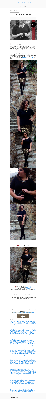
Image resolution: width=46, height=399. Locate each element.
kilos (29, 380)
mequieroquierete (12, 334)
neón (26, 384)
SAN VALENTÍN (12, 329)
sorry (29, 388)
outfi (22, 385)
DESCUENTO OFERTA (30, 352)
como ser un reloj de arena (27, 333)
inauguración (12, 380)
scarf (16, 388)
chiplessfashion (20, 374)
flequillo (13, 378)
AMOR (16, 338)
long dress (28, 381)
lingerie (34, 359)
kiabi (26, 359)
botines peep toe (17, 347)
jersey (28, 339)
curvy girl (33, 343)
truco (30, 364)
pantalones (34, 362)
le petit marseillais (12, 381)
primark (26, 321)
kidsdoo (28, 359)
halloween (11, 359)
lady (30, 359)
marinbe (18, 382)
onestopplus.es (25, 340)
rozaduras (23, 337)
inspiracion (27, 335)
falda (35, 323)
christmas (23, 374)
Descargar (24, 6)
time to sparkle (21, 389)
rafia (18, 387)
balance (33, 354)
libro (32, 359)
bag (21, 371)
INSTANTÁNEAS (19, 338)
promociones (22, 350)
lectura (16, 381)
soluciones (26, 388)
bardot (23, 371)
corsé (21, 375)
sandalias (18, 324)
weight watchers (19, 391)
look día (15, 321)
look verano (17, 323)
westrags (32, 351)
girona (35, 378)
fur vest (29, 358)
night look (31, 332)
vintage (30, 351)
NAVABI (26, 367)
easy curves (16, 322)
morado (15, 384)
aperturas (28, 354)
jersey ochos (19, 380)
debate (24, 335)
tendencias (14, 389)
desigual (11, 344)
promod (20, 363)
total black (29, 337)
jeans (19, 321)
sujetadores (33, 345)
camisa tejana (12, 373)
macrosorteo (17, 360)
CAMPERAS (24, 365)
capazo (18, 373)
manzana (15, 382)
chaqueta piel (22, 347)
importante (32, 379)
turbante (34, 389)
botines (17, 335)
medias (16, 340)
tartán (23, 351)
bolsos (17, 325)
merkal (11, 383)
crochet (23, 375)
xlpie (35, 364)
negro (21, 340)
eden (13, 344)
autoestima (11, 325)
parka (34, 329)
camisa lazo (34, 372)
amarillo (14, 370)
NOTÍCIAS (32, 367)
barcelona (30, 338)
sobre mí (20, 388)
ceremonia (31, 373)
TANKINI (13, 369)
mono (20, 340)
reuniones (28, 387)
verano (28, 351)
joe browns (22, 380)
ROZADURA (11, 368)
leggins (18, 381)
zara (12, 327)
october (14, 385)
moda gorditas (29, 383)
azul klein (15, 371)
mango (29, 332)
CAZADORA (34, 328)
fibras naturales (33, 377)
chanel (34, 373)
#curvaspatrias (32, 341)
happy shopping (12, 324)
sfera (26, 337)
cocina (33, 374)
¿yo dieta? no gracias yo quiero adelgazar (27, 323)
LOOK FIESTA (22, 328)
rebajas (30, 325)
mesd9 (13, 383)
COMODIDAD (33, 365)
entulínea (13, 348)
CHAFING (27, 365)
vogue (10, 391)
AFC (10, 365)
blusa (15, 372)
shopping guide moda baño (14, 341)
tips (27, 337)
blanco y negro (23, 355)
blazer (25, 322)
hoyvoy (11, 349)
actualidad (27, 369)
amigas (20, 370)
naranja (19, 362)
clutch (23, 331)
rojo (32, 350)
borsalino (23, 372)
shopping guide (22, 321)
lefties (25, 344)
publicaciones (12, 387)
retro (26, 387)
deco (24, 339)
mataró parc (24, 382)
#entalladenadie (21, 352)
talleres (21, 351)
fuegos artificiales (18, 378)
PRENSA (32, 353)
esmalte (22, 348)
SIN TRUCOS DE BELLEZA (25, 368)
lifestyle (14, 340)
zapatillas (11, 352)
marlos (21, 382)
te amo (22, 341)
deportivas (21, 357)
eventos (33, 333)
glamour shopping (12, 379)
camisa (19, 335)
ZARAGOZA (18, 354)
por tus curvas (17, 350)
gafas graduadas (28, 378)
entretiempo (19, 322)
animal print (19, 332)
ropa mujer (25, 363)
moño (16, 362)
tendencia (11, 322)
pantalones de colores (15, 337)
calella (29, 372)
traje (30, 389)
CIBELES (30, 365)
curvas (30, 375)
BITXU (17, 365)
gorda (32, 358)
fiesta (27, 358)
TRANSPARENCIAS (12, 354)
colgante (11, 375)
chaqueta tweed (12, 374)
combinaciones (14, 375)
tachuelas (16, 364)
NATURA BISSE (23, 367)
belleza (33, 338)
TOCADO (34, 353)
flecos (32, 348)
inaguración (16, 359)
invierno (16, 349)
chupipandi (27, 374)
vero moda (27, 390)
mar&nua (32, 335)
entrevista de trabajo (13, 358)
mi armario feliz (15, 345)
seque (13, 351)
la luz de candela (33, 380)
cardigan (21, 373)
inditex (26, 339)
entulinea (34, 327)
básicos (28, 355)
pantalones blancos (26, 349)
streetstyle (34, 388)
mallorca (22, 360)
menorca (35, 382)
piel (16, 363)
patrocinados (29, 340)
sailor (10, 388)
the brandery (20, 364)
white (35, 351)
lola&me (11, 360)
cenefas (28, 373)
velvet (21, 390)
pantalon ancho (26, 385)
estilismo (21, 358)
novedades (32, 384)
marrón (26, 361)
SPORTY (11, 369)
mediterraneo (31, 382)
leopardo (11, 340)
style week (15, 351)
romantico (31, 387)
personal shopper (28, 322)
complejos (18, 375)
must (17, 362)
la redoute (18, 328)
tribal (32, 389)
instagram (13, 349)
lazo (23, 344)
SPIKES (33, 368)
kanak (28, 380)
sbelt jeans (13, 388)
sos (32, 388)
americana (17, 370)
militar (19, 383)
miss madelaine (24, 383)
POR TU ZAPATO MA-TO (16, 327)
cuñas (24, 324)
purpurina (15, 387)
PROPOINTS (23, 338)
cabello (30, 355)
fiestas (11, 378)
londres (26, 381)
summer (18, 351)
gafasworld (32, 378)
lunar (10, 382)
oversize (25, 362)
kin (30, 380)
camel (24, 343)
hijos (27, 379)
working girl (26, 391)
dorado (26, 357)
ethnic (18, 377)
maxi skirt (27, 382)
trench (29, 328)
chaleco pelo (21, 330)
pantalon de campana (32, 385)
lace (18, 349)
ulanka (19, 390)
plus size (27, 325)
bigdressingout (18, 355)
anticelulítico (28, 370)
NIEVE (30, 367)
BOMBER (19, 365)
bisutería (32, 371)
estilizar (24, 348)
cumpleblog (21, 339)
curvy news (13, 323)
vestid (30, 390)
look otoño (27, 329)
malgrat (12, 382)
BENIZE (26, 324)
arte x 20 (33, 370)
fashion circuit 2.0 (28, 377)
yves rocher (29, 391)
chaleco (18, 329)
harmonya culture (20, 379)
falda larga (24, 358)
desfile (24, 357)
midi (17, 383)
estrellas (11, 377)
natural (21, 384)
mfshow (15, 383)
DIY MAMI (14, 353)
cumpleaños (30, 343)
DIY (35, 341)
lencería (24, 329)
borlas (21, 372)
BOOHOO (26, 352)
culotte (28, 375)
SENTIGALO (26, 338)
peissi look (14, 363)
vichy (34, 390)
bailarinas (15, 329)
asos (32, 325)
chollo (25, 347)
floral (15, 378)
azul (13, 371)
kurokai (33, 339)
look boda (26, 332)
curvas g (15, 357)
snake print (30, 345)
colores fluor (21, 329)
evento (30, 324)
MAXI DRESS (11, 331)
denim (28, 331)
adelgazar (22, 354)
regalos (24, 330)
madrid (20, 360)
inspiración (19, 359)
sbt (15, 388)
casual (26, 373)
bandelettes (17, 343)
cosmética (17, 339)
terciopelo (17, 389)
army (30, 370)
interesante (15, 380)
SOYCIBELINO (30, 368)
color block (26, 343)
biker (27, 328)
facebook (20, 377)
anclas (23, 370)
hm (13, 322)
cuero (26, 375)
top (24, 389)
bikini (15, 335)
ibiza (13, 359)
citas (30, 374)
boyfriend (19, 325)
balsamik (14, 343)
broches (26, 372)
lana (20, 349)
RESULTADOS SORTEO (14, 328)
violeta (32, 328)
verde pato (23, 390)
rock (22, 363)
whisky (23, 391)
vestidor (32, 390)
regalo (20, 387)
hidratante (24, 379)
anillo (25, 370)
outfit (10, 321)
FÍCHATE (22, 353)
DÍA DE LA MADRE (18, 353)
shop (18, 388)
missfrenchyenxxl (12, 362)
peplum (33, 349)
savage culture (31, 363)
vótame (13, 391)
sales (28, 363)
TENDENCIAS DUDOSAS (17, 369)
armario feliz (21, 333)
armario (31, 354)
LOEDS (24, 353)
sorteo (17, 321)
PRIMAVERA (11, 330)
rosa (34, 387)
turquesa (11, 390)
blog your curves (12, 372)
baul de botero (27, 371)
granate (21, 344)
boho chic (18, 372)
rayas (32, 340)
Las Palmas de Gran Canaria (16, 367)
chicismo (16, 374)
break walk (11, 339)
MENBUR (16, 332)
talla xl (22, 324)
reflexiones (29, 321)
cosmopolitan (12, 357)
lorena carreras (33, 381)
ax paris (25, 328)
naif (19, 384)
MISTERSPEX (13, 342)
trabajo (25, 351)
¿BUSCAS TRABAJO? (12, 338)
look (10, 328)
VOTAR (16, 354)
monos (13, 384)
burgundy (21, 343)
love (12, 360)
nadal (18, 384)
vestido (12, 321)
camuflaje (15, 373)
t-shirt (10, 389)
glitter (16, 379)
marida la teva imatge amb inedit (16, 361)
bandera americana (13, 355)
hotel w (29, 379)
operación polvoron (19, 385)
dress (28, 357)
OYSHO (35, 367)
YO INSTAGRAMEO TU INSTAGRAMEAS (23, 342)
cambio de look (34, 355)
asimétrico (20, 331)
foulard (31, 331)
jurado (26, 380)
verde (32, 364)
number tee (11, 385)
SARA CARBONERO (19, 368)
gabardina (23, 378)
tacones (19, 341)
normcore (28, 384)
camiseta (14, 339)
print (25, 345)
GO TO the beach (33, 330)
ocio (21, 345)
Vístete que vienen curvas (23, 3)
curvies (32, 375)
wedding (15, 391)
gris (33, 358)
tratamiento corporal (26, 364)
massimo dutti (30, 361)
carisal (24, 373)
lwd (14, 360)
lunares (22, 349)
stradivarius (11, 333)
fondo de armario (16, 344)
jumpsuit (30, 339)
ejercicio (30, 357)
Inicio (20, 6)
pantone (30, 349)
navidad (16, 324)
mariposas (23, 361)
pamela (31, 362)
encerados (33, 357)
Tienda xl (25, 334)
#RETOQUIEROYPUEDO (16, 352)
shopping (32, 324)
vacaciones (33, 337)
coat (31, 374)
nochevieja (22, 362)
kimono (30, 335)
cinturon (22, 335)
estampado (18, 358)
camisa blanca (26, 327)
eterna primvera (14, 377)
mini (18, 340)
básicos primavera (16, 330)
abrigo (28, 324)
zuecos (33, 391)
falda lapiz (24, 377)
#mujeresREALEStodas (20, 334)
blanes (35, 371)
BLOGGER (29, 330)
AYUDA (13, 365)
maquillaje (31, 360)
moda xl (20, 323)
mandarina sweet (27, 360)
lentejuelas (27, 344)
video (34, 364)
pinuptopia (11, 350)
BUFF (21, 365)
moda (16, 334)
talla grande (34, 321)
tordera (28, 389)
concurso (22, 332)
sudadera (11, 364)
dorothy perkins (23, 325)
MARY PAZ (17, 333)
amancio (25, 354)
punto (27, 345)
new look (13, 332)
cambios (31, 372)
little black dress (22, 381)
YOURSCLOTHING (23, 369)
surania (14, 364)
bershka (14, 325)
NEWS (28, 367)
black (35, 338)
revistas (30, 350)
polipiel (14, 350)
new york (24, 384)
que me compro (26, 350)
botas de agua (12, 347)
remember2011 (23, 387)
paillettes (28, 362)
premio (18, 363)
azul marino (19, 371)
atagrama (11, 371)
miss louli (35, 361)
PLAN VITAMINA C (27, 353)
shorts (22, 322)
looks (31, 321)
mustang (19, 345)
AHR (11, 365)
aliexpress (30, 342)
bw (25, 355)
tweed (13, 390)
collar (27, 347)
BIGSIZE (15, 365)
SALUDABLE (14, 368)
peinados (11, 363)
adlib (32, 369)
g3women (34, 348)
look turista (30, 344)
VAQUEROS (16, 342)
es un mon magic (18, 348)
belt (30, 371)
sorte (30, 388)
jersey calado (24, 359)
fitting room (29, 348)
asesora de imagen (16, 331)
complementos (30, 327)
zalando (26, 330)
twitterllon (16, 390)
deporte (18, 357)
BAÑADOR (14, 333)
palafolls (23, 345)
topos (26, 389)
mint (33, 361)
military (21, 383)
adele (30, 369)
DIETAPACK (11, 353)
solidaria (23, 388)
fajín (26, 348)
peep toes (20, 337)
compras (26, 331)
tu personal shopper (26, 341)
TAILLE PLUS (21, 327)
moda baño (31, 329)
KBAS (10, 342)
